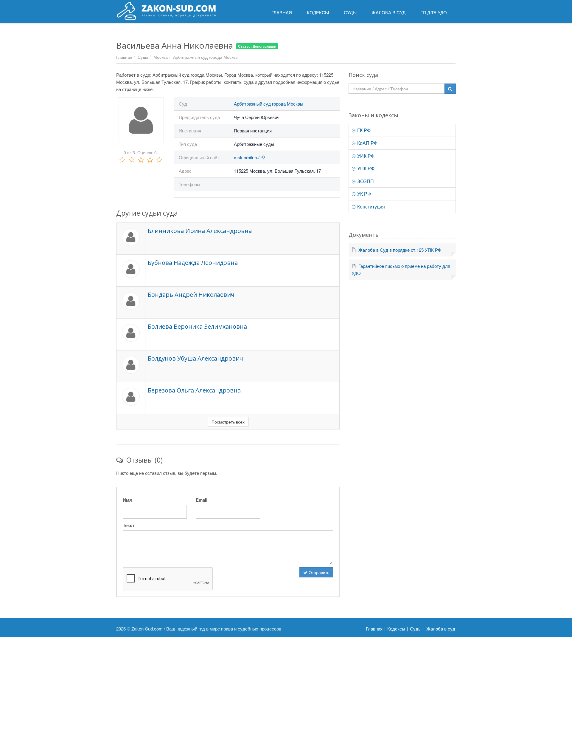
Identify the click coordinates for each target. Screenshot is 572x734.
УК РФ (363, 193)
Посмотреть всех (228, 422)
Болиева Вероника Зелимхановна (197, 326)
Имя (127, 500)
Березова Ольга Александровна (194, 390)
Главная (124, 57)
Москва (160, 57)
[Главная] (166, 11)
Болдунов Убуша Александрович (195, 358)
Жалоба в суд (440, 628)
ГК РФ (363, 130)
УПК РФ (365, 168)
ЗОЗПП (365, 181)
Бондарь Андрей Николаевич (191, 294)
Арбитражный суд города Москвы (205, 57)
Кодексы (396, 628)
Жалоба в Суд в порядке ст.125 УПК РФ (399, 250)
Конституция (370, 206)
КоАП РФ (366, 143)
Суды (143, 57)
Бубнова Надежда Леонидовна (193, 263)
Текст (128, 525)
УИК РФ (365, 155)
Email (201, 500)
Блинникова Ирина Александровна (200, 231)
